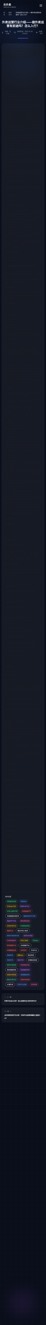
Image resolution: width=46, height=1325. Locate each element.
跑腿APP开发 (11, 921)
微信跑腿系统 (11, 970)
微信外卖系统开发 (13, 935)
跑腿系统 (10, 955)
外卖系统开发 (25, 965)
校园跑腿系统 (25, 970)
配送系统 (31, 955)
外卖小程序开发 (12, 911)
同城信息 (24, 901)
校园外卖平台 (24, 906)
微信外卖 (21, 960)
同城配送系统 (32, 960)
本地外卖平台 (11, 926)
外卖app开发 (11, 906)
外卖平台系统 (22, 984)
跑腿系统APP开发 (29, 916)
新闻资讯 (10, 14)
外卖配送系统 (25, 926)
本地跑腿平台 (25, 945)
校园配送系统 (11, 901)
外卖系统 (34, 984)
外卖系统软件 (11, 940)
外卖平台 (34, 950)
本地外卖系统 (25, 979)
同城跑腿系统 (11, 950)
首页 (4, 14)
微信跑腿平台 (11, 945)
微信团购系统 (24, 921)
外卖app (35, 940)
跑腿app (20, 955)
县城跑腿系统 (25, 975)
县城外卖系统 (28, 935)
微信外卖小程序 (23, 931)
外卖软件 (24, 950)
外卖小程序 (24, 940)
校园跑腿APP (26, 911)
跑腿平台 (10, 931)
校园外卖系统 (11, 975)
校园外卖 (10, 960)
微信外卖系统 (11, 965)
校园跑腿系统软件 (13, 916)
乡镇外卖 (10, 984)
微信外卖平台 (11, 979)
